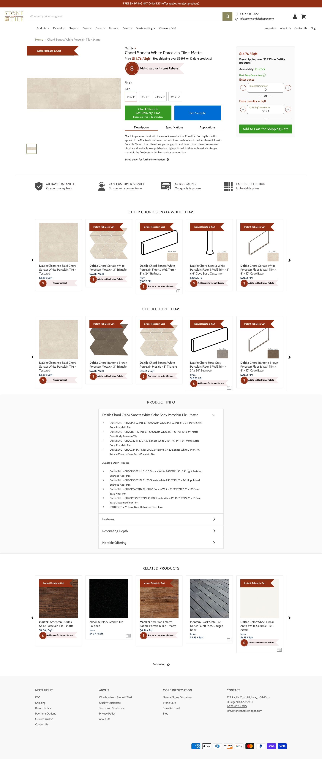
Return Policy (43, 708)
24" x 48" (175, 96)
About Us (104, 719)
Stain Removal (171, 708)
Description (141, 127)
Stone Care (169, 702)
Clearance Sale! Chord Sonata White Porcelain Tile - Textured (57, 269)
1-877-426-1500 (249, 13)
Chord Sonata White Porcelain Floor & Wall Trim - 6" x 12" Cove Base (258, 269)
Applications (207, 127)
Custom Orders (44, 719)
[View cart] (303, 16)
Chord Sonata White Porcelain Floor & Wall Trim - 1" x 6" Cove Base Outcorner (209, 269)
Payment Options (45, 713)
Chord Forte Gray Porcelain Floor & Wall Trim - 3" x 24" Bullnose (208, 366)
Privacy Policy (107, 713)
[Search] (227, 16)
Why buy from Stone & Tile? (115, 697)
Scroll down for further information (145, 159)
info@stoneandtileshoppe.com (257, 18)
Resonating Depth (115, 531)
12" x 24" (145, 96)
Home (39, 39)
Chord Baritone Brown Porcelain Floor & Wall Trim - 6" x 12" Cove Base (259, 366)
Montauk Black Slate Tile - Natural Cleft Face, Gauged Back (206, 626)
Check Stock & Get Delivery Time (148, 112)
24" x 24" (160, 96)
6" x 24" (131, 96)
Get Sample (198, 113)
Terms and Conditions (111, 708)
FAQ (37, 697)
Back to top (158, 664)
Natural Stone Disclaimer (177, 697)
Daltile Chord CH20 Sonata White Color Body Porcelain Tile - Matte (150, 415)
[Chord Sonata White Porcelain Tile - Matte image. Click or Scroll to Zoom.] (74, 93)
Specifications (174, 127)
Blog (165, 713)
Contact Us (41, 724)
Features (108, 519)
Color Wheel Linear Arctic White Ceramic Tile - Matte (257, 626)
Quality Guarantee (110, 702)
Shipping (40, 702)
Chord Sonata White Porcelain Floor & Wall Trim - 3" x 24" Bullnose (158, 269)
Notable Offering (114, 543)
